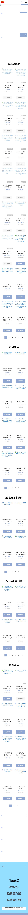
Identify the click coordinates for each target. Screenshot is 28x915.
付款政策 (14, 880)
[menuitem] (5, 337)
